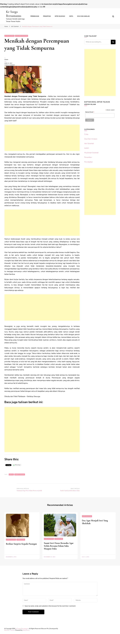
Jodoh (86, 148)
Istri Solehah (60, 16)
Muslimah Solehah (21, 35)
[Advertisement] (42, 138)
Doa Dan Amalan (83, 16)
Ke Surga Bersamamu (13, 14)
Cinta (71, 16)
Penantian (47, 16)
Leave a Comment (10, 65)
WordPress (26, 630)
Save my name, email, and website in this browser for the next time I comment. (50, 606)
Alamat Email (89, 112)
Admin (6, 59)
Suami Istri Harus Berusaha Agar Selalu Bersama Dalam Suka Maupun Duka (59, 546)
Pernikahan (34, 16)
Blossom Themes (9, 630)
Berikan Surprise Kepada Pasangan (21, 543)
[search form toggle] (113, 16)
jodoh (11, 474)
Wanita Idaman (19, 474)
